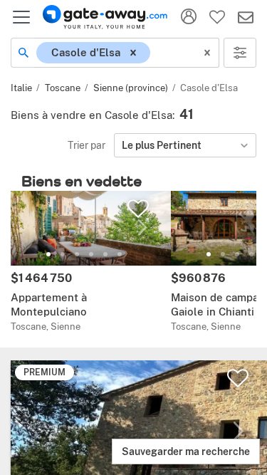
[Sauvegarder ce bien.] (237, 378)
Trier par (86, 145)
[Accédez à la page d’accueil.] (105, 17)
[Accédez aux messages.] (245, 17)
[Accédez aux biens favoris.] (217, 17)
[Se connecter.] (188, 17)
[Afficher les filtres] (240, 53)
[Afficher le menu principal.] (21, 17)
